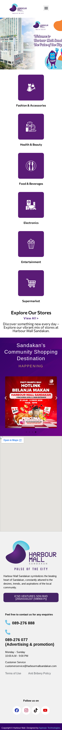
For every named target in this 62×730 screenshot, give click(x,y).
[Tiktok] (36, 710)
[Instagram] (26, 710)
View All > (31, 318)
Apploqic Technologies (49, 728)
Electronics (31, 223)
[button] (46, 8)
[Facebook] (17, 710)
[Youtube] (45, 710)
